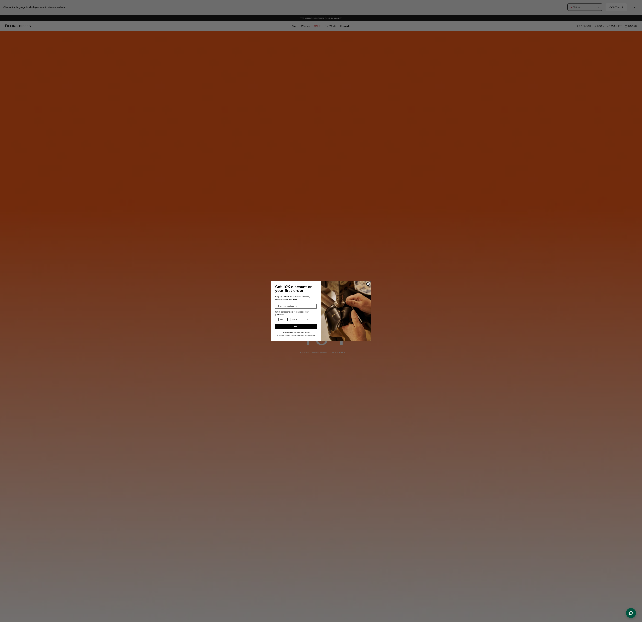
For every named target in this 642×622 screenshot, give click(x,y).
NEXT (296, 327)
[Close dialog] (368, 284)
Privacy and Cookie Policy (307, 335)
